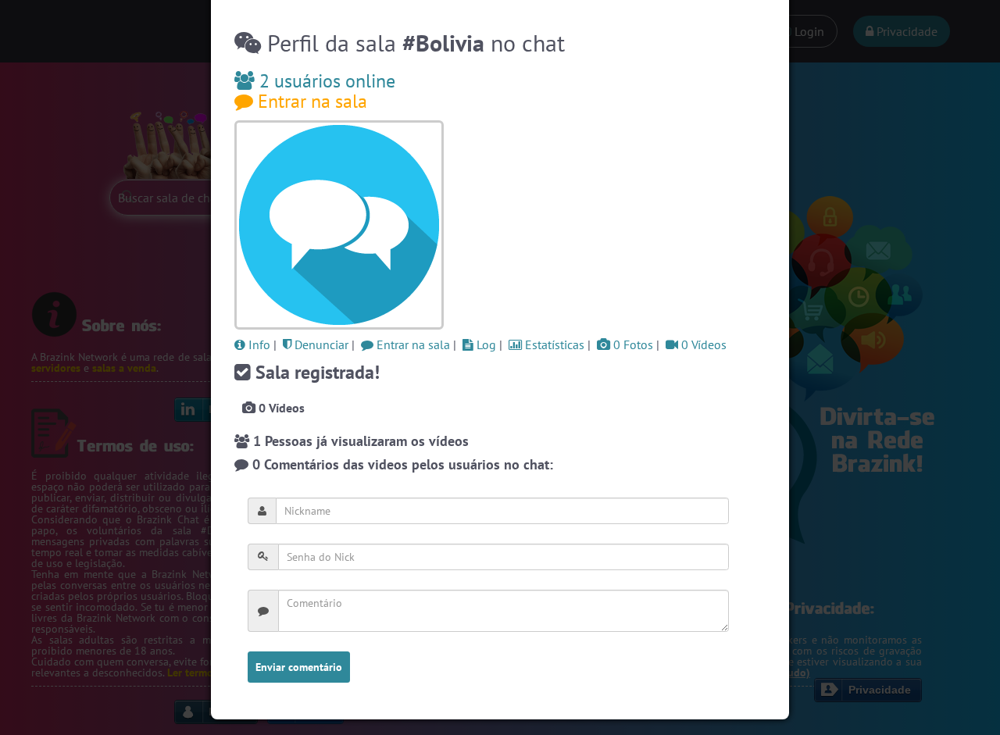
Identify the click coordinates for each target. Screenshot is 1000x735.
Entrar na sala (310, 101)
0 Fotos (631, 344)
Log (484, 344)
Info (257, 344)
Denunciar (319, 344)
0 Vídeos (702, 344)
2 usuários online (325, 81)
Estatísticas (553, 344)
